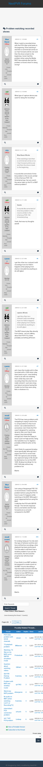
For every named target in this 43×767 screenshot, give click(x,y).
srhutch (18, 712)
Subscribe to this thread (16, 730)
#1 (37, 39)
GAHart (18, 667)
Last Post (37, 639)
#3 (37, 150)
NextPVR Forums (20, 3)
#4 (37, 200)
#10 (37, 537)
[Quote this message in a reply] (38, 84)
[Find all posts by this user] (5, 84)
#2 (37, 91)
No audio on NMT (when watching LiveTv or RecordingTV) (8, 701)
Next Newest (19, 611)
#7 (37, 366)
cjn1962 (18, 684)
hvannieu (18, 676)
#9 (37, 484)
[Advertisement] (21, 15)
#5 (37, 258)
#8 (37, 415)
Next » (18, 622)
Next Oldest (9, 611)
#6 (37, 308)
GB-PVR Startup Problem (7, 676)
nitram (18, 638)
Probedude (18, 655)
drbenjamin (18, 692)
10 (26, 676)
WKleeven (18, 645)
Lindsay (18, 719)
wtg (6, 150)
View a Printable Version (16, 727)
